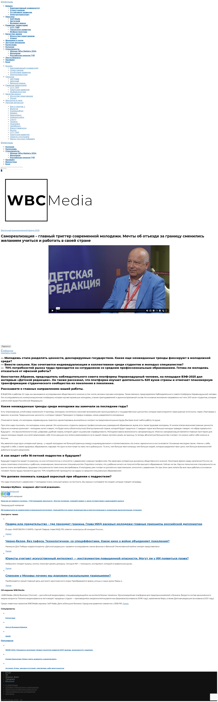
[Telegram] (5, 494)
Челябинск (15, 126)
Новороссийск (17, 117)
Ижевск (13, 113)
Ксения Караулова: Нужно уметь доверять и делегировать (31, 659)
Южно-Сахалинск (18, 128)
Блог (7, 62)
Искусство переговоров (22, 36)
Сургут (13, 119)
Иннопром (15, 53)
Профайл (10, 60)
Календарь (11, 45)
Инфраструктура (18, 32)
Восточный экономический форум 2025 (20, 230)
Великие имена (18, 23)
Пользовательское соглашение (20, 692)
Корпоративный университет (25, 8)
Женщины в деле (14, 40)
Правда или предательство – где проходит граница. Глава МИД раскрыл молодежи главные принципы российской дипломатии (103, 524)
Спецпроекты (12, 49)
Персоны (10, 17)
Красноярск (15, 115)
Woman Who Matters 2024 (23, 51)
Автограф (15, 21)
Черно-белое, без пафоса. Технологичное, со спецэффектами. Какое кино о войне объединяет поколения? (87, 541)
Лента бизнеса (13, 58)
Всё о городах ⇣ (17, 106)
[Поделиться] (2, 349)
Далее (8, 534)
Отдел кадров (17, 10)
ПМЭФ (8, 636)
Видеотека (11, 162)
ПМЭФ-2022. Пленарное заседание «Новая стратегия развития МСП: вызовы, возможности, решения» (49, 650)
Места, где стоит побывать (22, 139)
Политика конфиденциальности (21, 690)
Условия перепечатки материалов (21, 687)
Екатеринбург (17, 111)
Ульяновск (15, 124)
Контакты (9, 694)
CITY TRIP (15, 27)
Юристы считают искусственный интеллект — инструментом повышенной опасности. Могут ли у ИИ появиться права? (97, 558)
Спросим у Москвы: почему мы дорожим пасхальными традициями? (58, 575)
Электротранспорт (19, 14)
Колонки (9, 47)
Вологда (14, 109)
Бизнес (9, 6)
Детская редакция (15, 43)
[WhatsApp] (2, 494)
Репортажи (10, 618)
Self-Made (15, 19)
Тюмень (14, 122)
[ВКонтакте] (8, 494)
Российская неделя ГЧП (22, 55)
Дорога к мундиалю (19, 137)
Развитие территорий (16, 25)
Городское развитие (20, 30)
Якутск (13, 130)
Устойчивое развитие (21, 12)
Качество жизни (13, 34)
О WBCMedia (11, 685)
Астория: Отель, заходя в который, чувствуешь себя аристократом (34, 668)
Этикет (13, 38)
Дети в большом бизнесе (16, 627)
